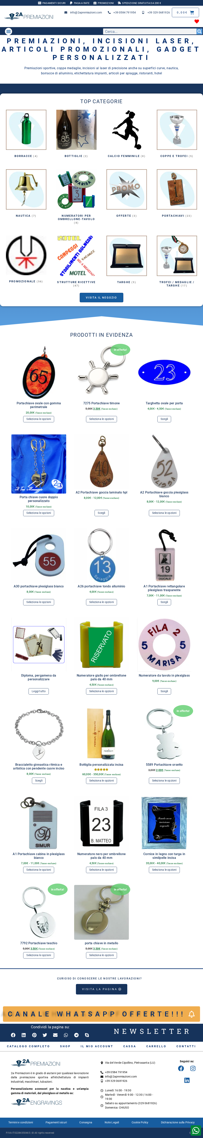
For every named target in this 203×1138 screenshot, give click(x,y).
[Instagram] (193, 1068)
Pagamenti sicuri (56, 1122)
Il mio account (97, 1046)
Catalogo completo (28, 1046)
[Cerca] (199, 31)
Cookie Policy (140, 1122)
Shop (65, 1046)
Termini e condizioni (20, 1122)
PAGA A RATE (81, 3)
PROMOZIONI (106, 3)
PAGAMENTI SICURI (54, 3)
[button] (8, 31)
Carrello (156, 1046)
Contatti (186, 1046)
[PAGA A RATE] (71, 3)
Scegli (164, 419)
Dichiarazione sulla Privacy (178, 1122)
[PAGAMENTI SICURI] (39, 3)
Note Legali (112, 1122)
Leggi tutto (39, 691)
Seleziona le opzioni (38, 419)
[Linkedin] (187, 1080)
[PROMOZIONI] (95, 3)
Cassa (129, 1046)
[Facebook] (181, 1068)
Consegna (85, 1122)
